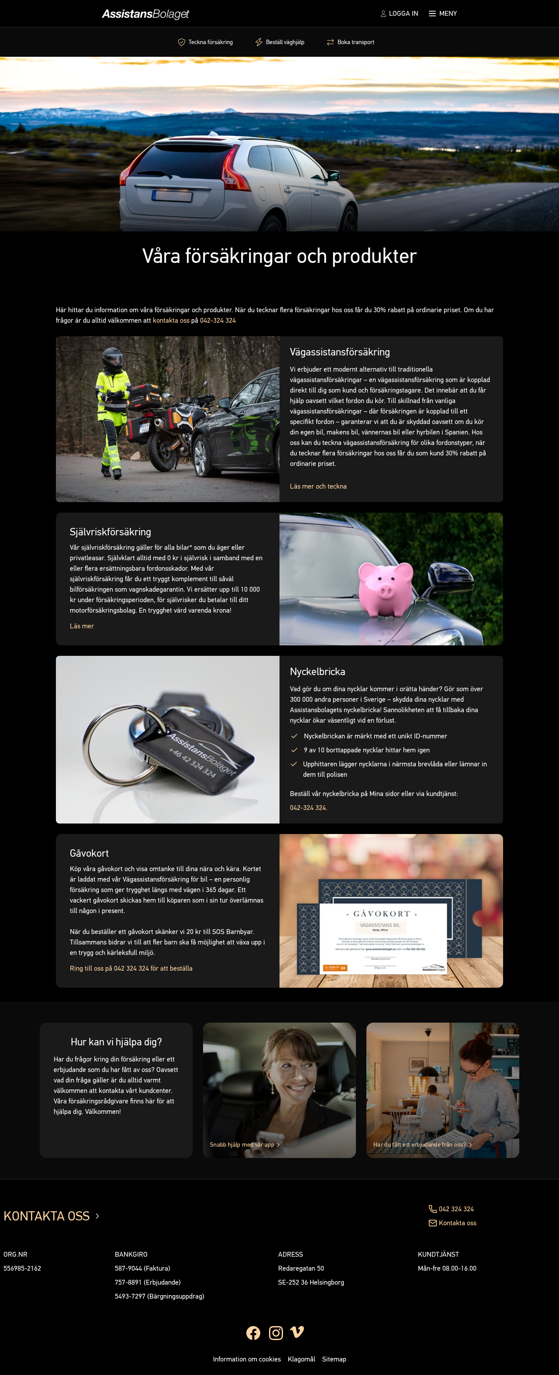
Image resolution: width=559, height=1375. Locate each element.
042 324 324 (456, 1209)
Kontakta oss (457, 1223)
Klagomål (301, 1359)
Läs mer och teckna (318, 486)
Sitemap (334, 1359)
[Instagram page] (276, 1333)
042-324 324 (218, 320)
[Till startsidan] (144, 13)
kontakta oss (171, 320)
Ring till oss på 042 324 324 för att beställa (131, 968)
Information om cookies (247, 1359)
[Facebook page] (253, 1333)
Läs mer (82, 626)
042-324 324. (309, 807)
